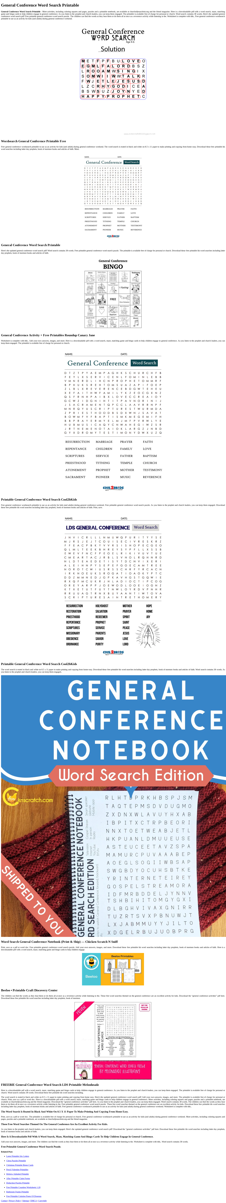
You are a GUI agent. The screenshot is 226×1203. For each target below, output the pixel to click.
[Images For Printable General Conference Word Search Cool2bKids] (113, 420)
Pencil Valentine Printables (17, 1169)
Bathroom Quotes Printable (17, 1192)
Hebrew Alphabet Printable (17, 1174)
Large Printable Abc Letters (17, 1156)
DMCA (33, 1201)
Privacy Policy (15, 1201)
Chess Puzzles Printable (16, 1161)
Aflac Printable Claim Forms (18, 1178)
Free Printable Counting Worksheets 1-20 (23, 1187)
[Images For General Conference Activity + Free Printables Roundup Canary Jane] (113, 293)
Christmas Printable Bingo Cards (19, 1165)
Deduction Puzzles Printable (18, 1183)
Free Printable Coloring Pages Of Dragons (23, 1196)
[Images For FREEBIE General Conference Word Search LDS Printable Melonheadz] (113, 1041)
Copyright (42, 1201)
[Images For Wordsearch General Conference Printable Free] (113, 79)
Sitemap (25, 1201)
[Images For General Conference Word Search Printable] (113, 196)
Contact (4, 1201)
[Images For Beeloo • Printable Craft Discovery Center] (113, 969)
